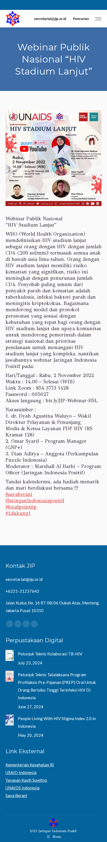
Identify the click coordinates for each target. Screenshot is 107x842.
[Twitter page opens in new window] (25, 4)
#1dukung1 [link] (18, 513)
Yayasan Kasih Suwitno (26, 780)
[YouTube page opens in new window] (33, 4)
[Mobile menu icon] (98, 18)
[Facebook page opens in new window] (9, 4)
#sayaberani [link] (18, 494)
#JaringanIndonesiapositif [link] (34, 501)
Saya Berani (16, 795)
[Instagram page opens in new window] (17, 4)
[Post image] (9, 655)
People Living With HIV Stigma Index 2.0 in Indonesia (57, 722)
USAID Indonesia (20, 772)
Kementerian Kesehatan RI (29, 764)
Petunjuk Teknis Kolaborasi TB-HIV (50, 653)
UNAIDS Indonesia (22, 787)
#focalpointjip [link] (20, 507)
